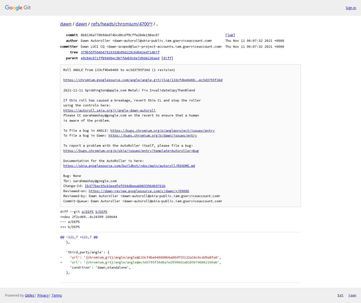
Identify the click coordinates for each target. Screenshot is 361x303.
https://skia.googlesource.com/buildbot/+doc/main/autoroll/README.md (129, 166)
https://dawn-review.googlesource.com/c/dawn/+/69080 (139, 191)
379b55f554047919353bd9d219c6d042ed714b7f (120, 52)
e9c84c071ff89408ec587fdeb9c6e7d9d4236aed (120, 58)
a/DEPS (88, 212)
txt (340, 295)
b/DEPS (101, 212)
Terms (57, 295)
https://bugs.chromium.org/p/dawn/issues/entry (153, 135)
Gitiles (29, 295)
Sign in (351, 7)
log (230, 35)
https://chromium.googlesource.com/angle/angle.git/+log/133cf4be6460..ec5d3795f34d (142, 80)
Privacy (43, 295)
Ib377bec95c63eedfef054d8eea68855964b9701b (125, 186)
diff (167, 58)
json (352, 295)
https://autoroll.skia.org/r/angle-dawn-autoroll (109, 110)
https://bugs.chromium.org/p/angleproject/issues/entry (163, 131)
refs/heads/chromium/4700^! (121, 24)
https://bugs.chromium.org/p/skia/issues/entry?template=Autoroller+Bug (131, 151)
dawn (65, 24)
